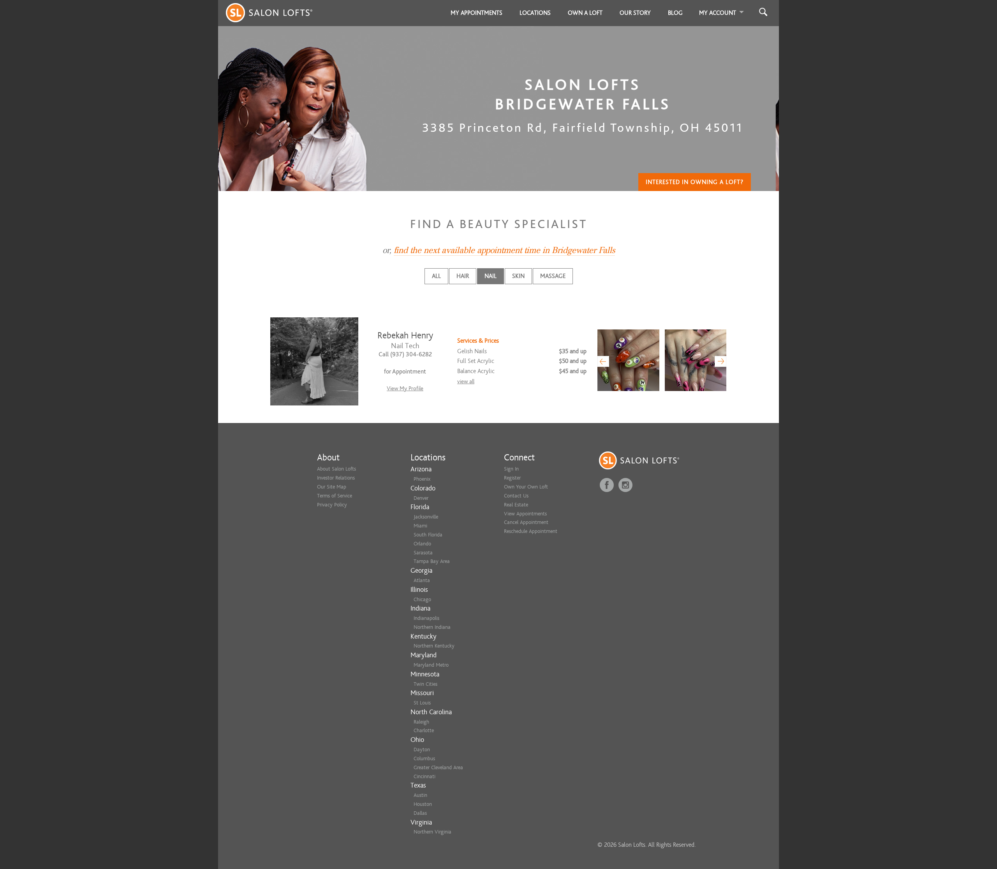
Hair (462, 276)
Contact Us (516, 496)
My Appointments (476, 12)
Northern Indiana (432, 627)
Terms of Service (334, 496)
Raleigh (421, 722)
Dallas (420, 813)
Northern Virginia (432, 832)
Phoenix (422, 479)
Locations (535, 12)
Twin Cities (425, 684)
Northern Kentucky (434, 646)
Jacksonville (426, 517)
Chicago (422, 599)
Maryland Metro (431, 665)
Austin (420, 795)
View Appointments (525, 514)
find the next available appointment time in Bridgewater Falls (504, 250)
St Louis (422, 703)
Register (512, 478)
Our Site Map (331, 487)
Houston (423, 804)
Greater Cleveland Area (438, 767)
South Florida (428, 535)
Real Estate (516, 505)
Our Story (635, 12)
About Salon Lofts (336, 469)
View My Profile (405, 388)
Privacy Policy (332, 505)
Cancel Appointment (526, 522)
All (436, 276)
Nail (490, 276)
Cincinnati (424, 776)
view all (465, 381)
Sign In (511, 469)
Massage (552, 276)
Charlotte (424, 730)
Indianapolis (426, 618)
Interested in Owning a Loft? (694, 182)
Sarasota (423, 553)
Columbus (424, 758)
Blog (675, 12)
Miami (420, 526)
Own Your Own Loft (526, 487)
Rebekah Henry (405, 335)
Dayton (422, 749)
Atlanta (422, 580)
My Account (717, 12)
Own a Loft (585, 12)
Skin (518, 276)
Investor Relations (336, 478)
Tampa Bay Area (432, 561)
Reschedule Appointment (530, 531)
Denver (421, 498)
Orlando (422, 544)
